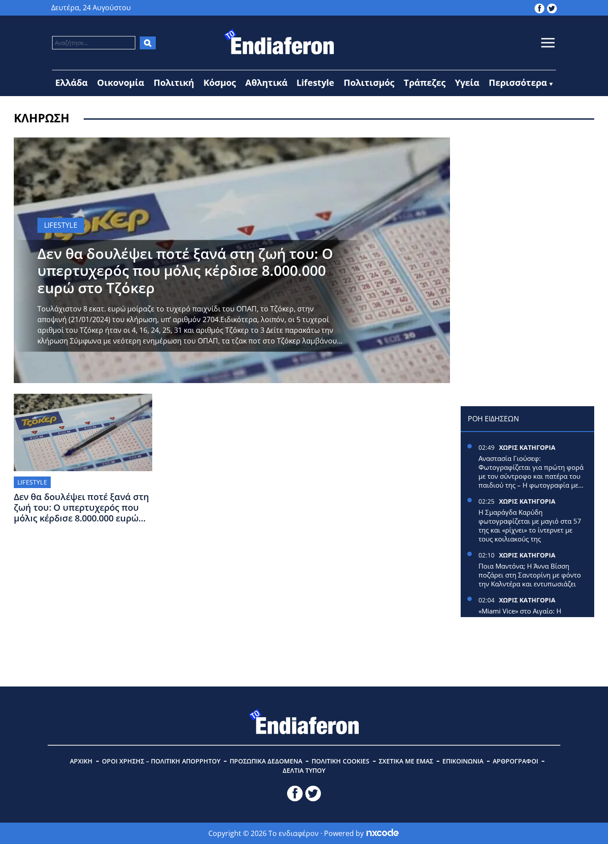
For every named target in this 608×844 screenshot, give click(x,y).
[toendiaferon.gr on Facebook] (539, 7)
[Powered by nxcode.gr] (382, 833)
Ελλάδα (71, 83)
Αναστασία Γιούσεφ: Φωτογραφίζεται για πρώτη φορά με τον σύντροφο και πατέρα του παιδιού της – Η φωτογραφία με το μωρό (531, 471)
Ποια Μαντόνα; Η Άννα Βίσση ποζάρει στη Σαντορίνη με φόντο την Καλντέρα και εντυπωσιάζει (529, 574)
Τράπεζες (425, 83)
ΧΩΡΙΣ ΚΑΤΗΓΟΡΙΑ (527, 447)
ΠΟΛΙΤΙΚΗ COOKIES (340, 761)
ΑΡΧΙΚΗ (81, 761)
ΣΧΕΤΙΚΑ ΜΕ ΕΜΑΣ (406, 761)
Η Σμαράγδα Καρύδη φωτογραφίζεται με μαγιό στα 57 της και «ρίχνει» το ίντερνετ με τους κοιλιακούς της (529, 525)
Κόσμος (219, 83)
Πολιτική (174, 83)
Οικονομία (120, 83)
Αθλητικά (266, 83)
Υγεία (467, 83)
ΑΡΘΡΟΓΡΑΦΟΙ (515, 761)
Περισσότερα (518, 83)
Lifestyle (315, 83)
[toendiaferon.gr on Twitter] (552, 7)
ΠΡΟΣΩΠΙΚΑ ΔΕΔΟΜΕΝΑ (266, 761)
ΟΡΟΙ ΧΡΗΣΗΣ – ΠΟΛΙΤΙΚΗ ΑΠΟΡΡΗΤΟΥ (161, 761)
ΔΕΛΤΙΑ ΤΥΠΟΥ (304, 770)
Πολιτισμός (369, 83)
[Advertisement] (527, 193)
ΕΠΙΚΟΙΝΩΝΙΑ (462, 761)
